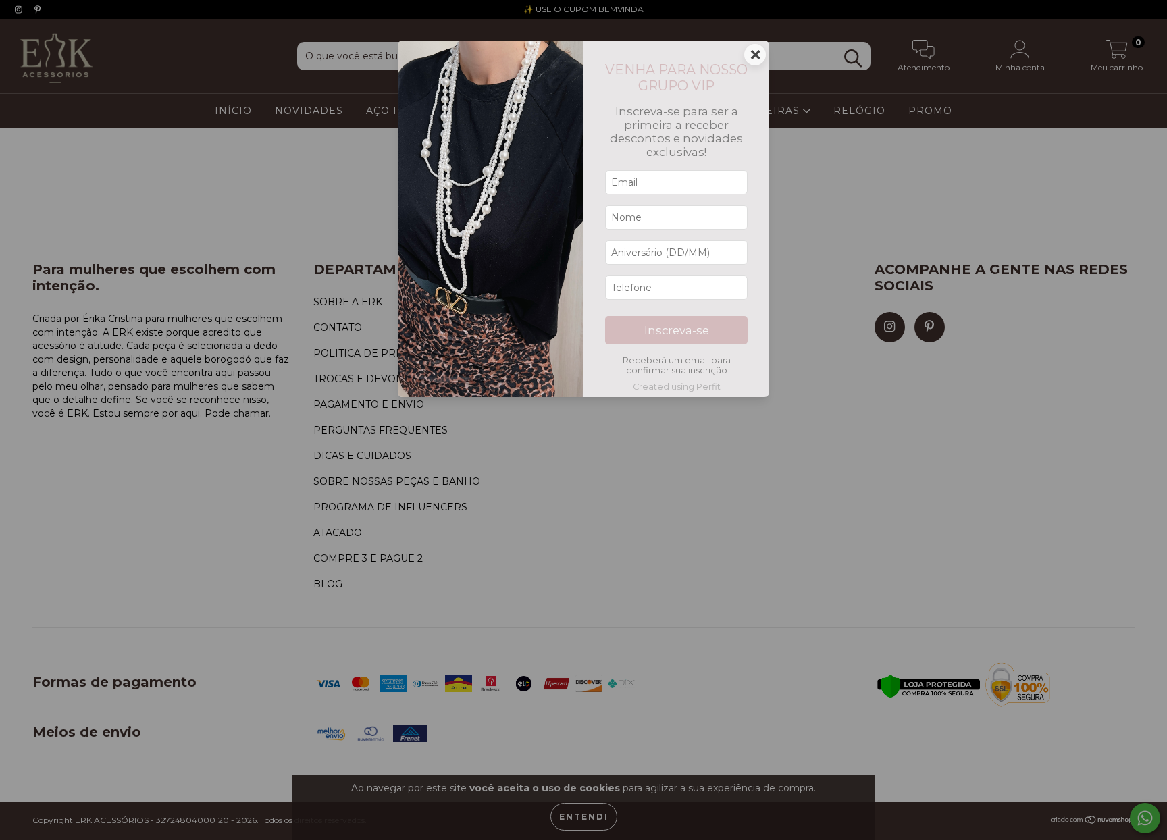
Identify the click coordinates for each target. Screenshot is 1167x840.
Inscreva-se (676, 330)
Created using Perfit (677, 387)
